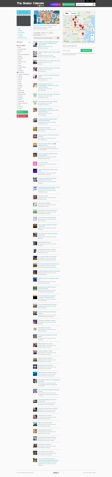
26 (25, 23)
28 (29, 23)
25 (23, 23)
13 (27, 19)
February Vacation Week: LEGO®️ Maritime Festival (47, 144)
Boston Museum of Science (45, 365)
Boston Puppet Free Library (45, 343)
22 (17, 23)
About (94, 472)
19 (25, 21)
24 (21, 23)
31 (21, 25)
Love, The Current (43, 162)
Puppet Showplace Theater (45, 351)
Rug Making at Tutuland (44, 328)
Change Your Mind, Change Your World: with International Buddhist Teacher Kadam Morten (48, 43)
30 (19, 25)
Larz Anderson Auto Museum (45, 451)
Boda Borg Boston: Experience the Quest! (49, 271)
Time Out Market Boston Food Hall (47, 304)
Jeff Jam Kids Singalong (44, 203)
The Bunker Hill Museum (44, 444)
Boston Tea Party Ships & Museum (47, 437)
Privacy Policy (89, 472)
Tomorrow (20, 30)
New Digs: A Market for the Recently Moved (45, 25)
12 (25, 19)
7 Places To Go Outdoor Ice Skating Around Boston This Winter (47, 179)
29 (17, 25)
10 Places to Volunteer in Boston (46, 320)
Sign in (92, 1)
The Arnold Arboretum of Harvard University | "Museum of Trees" (47, 296)
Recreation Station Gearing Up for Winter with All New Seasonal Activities (49, 187)
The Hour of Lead (42, 196)
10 (21, 19)
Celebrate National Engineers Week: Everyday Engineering (47, 119)
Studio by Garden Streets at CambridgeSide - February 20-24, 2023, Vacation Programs (48, 85)
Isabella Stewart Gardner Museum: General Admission (47, 287)
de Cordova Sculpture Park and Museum (48, 264)
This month (20, 36)
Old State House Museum (45, 415)
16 (19, 21)
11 (23, 19)
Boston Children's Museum (45, 358)
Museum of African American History (47, 408)
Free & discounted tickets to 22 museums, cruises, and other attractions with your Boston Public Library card (48, 460)
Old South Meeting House (45, 423)
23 (19, 23)
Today (19, 28)
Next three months (22, 37)
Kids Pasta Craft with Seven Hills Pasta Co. (49, 94)
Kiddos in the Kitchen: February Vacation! (49, 68)
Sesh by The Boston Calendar (23, 472)
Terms (84, 472)
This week (20, 34)
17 (21, 21)
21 (29, 21)
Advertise (31, 472)
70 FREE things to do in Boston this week (49, 61)
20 (27, 21)
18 (23, 21)
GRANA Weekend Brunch (44, 242)
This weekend (21, 32)
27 (27, 23)
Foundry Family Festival (44, 128)
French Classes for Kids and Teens (47, 217)
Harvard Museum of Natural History (47, 372)
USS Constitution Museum (45, 430)
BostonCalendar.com (30, 3)
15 (17, 21)
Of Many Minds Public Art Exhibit (46, 249)
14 (29, 19)
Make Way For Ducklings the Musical (47, 210)
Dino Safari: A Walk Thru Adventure (47, 256)
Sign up (87, 1)
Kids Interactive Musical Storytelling (47, 101)
